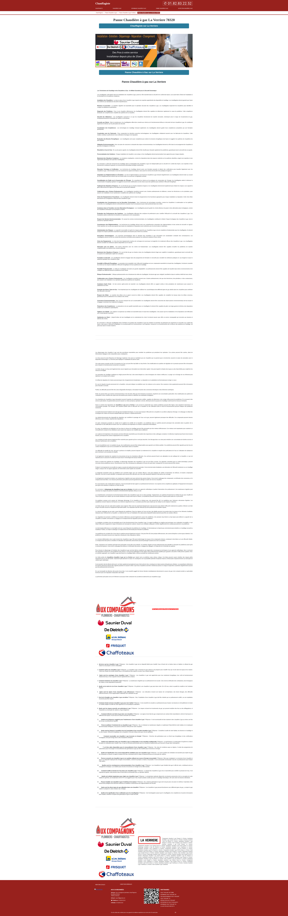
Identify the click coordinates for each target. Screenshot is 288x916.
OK (175, 912)
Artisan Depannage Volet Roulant (169, 896)
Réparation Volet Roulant (167, 900)
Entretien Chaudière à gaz (185, 8)
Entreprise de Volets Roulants (169, 902)
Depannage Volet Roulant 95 (168, 904)
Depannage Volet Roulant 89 (168, 894)
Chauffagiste (99, 8)
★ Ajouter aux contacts (167, 906)
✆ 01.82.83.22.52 (178, 3)
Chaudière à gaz (117, 8)
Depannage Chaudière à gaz (138, 8)
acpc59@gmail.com (120, 898)
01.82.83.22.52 (121, 900)
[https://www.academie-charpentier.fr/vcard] (151, 896)
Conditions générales (126, 884)
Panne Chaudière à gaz (162, 8)
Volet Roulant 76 (165, 898)
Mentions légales (100, 884)
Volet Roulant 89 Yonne (167, 892)
